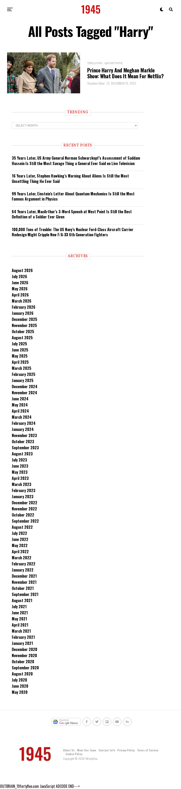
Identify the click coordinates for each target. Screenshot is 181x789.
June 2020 (20, 686)
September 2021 (25, 594)
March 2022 (21, 557)
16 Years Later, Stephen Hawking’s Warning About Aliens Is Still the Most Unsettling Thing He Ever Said (70, 178)
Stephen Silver (96, 83)
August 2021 (22, 600)
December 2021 (24, 576)
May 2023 (20, 472)
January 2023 (22, 496)
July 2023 (19, 460)
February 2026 (23, 307)
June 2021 (20, 612)
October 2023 (23, 441)
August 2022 (22, 527)
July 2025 (19, 344)
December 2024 (24, 386)
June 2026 (20, 282)
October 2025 (23, 331)
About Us (69, 750)
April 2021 (20, 625)
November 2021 (24, 582)
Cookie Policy (74, 754)
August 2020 (22, 674)
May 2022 (20, 545)
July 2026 (19, 276)
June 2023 (20, 466)
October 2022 (23, 515)
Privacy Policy (126, 750)
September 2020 (25, 668)
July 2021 (19, 606)
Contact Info (107, 750)
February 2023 (23, 490)
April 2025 (20, 362)
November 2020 (24, 655)
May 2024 (20, 405)
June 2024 (20, 399)
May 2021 (19, 619)
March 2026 (21, 301)
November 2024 (24, 392)
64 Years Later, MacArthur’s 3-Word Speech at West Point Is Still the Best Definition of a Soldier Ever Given (72, 214)
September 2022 (25, 521)
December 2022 (24, 502)
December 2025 (24, 319)
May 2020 (20, 692)
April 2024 (20, 411)
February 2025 (23, 374)
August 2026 (22, 270)
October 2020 (23, 661)
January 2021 (22, 643)
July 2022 (19, 533)
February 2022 (23, 564)
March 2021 (21, 631)
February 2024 (24, 423)
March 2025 (21, 368)
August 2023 (22, 454)
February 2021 (23, 637)
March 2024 (22, 417)
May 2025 (20, 356)
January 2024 (23, 429)
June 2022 (20, 539)
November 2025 (24, 325)
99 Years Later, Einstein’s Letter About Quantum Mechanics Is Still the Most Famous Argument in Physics (73, 196)
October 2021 (23, 588)
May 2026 (20, 289)
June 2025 (20, 350)
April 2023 (20, 478)
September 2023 (25, 447)
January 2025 (22, 380)
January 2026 (22, 313)
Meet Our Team (86, 750)
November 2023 (24, 435)
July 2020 (19, 680)
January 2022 (22, 570)
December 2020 (24, 649)
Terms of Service (147, 750)
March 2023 (21, 484)
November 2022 (24, 509)
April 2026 (20, 295)
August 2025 (22, 337)
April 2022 (20, 551)
